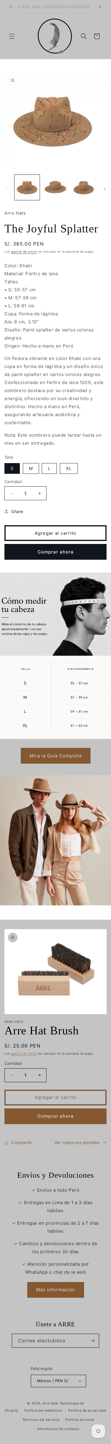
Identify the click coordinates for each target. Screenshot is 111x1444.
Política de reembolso (43, 1410)
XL (69, 468)
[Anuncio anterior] (10, 6)
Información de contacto (58, 1429)
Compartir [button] (21, 1142)
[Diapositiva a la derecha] (104, 189)
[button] (11, 36)
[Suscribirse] (92, 1341)
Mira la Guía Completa (56, 756)
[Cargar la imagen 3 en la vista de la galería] (83, 187)
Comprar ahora (56, 552)
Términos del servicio (41, 1420)
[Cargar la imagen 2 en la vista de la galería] (55, 187)
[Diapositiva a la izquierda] (6, 189)
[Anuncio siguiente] (100, 6)
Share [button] (17, 511)
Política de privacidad (87, 1410)
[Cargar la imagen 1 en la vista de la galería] (27, 187)
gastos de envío (24, 251)
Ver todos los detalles (76, 1142)
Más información (55, 1289)
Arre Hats (51, 1403)
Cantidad (13, 481)
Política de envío (79, 1420)
